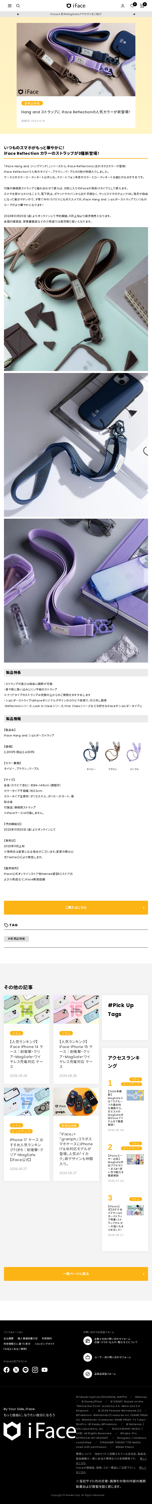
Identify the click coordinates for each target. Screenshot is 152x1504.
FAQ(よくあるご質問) (15, 1349)
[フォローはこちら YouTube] (45, 1370)
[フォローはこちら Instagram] (35, 1370)
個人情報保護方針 (28, 1338)
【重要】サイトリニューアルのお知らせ (76, 14)
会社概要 (9, 1338)
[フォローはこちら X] (16, 1370)
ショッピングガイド (45, 1343)
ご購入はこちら (76, 907)
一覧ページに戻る (76, 1274)
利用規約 (47, 1338)
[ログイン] (122, 6)
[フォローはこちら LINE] (25, 1370)
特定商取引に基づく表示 (17, 1343)
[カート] (142, 6)
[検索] (18, 6)
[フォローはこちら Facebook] (7, 1370)
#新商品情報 (16, 939)
